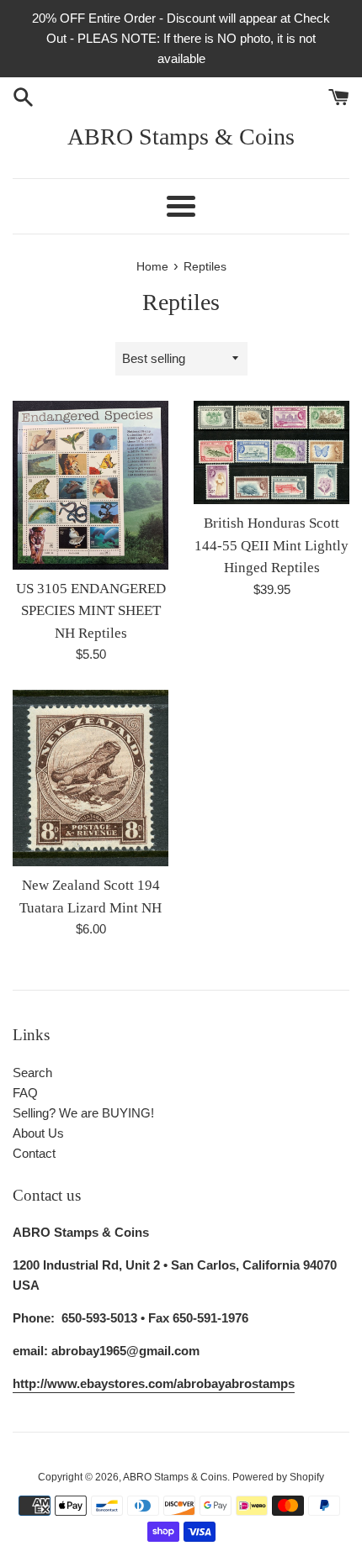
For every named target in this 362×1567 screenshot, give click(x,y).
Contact (34, 1153)
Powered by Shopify (278, 1477)
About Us (38, 1133)
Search (32, 1072)
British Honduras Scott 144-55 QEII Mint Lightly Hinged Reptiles (271, 545)
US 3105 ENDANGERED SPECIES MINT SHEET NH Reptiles (91, 611)
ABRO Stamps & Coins (181, 137)
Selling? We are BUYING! (83, 1113)
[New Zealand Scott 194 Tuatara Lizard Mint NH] (90, 778)
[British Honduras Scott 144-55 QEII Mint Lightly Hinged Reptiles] (271, 453)
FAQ (25, 1093)
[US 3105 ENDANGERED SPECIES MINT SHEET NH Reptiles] (90, 485)
